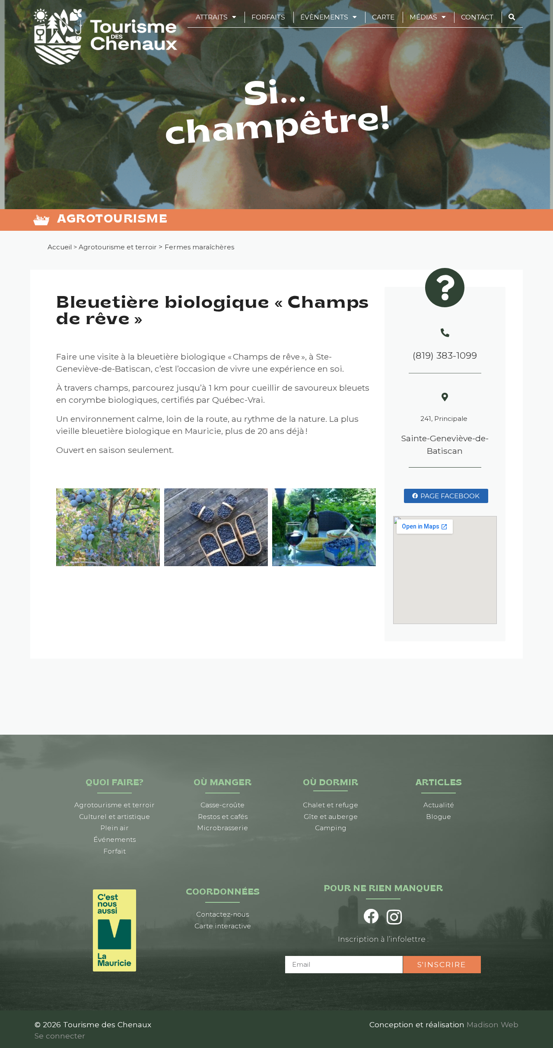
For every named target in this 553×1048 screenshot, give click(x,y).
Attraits (212, 17)
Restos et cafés (223, 816)
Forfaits (268, 17)
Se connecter (60, 1035)
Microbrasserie (222, 828)
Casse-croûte (222, 805)
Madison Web (492, 1024)
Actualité (438, 805)
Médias (423, 17)
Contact (477, 17)
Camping (330, 828)
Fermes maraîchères (199, 247)
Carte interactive (222, 926)
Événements (114, 839)
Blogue (438, 816)
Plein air (114, 828)
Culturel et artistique (114, 816)
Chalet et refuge (330, 805)
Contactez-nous (222, 914)
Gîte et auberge (331, 816)
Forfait (114, 851)
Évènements (324, 17)
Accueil (60, 247)
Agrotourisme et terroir (118, 247)
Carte (383, 17)
